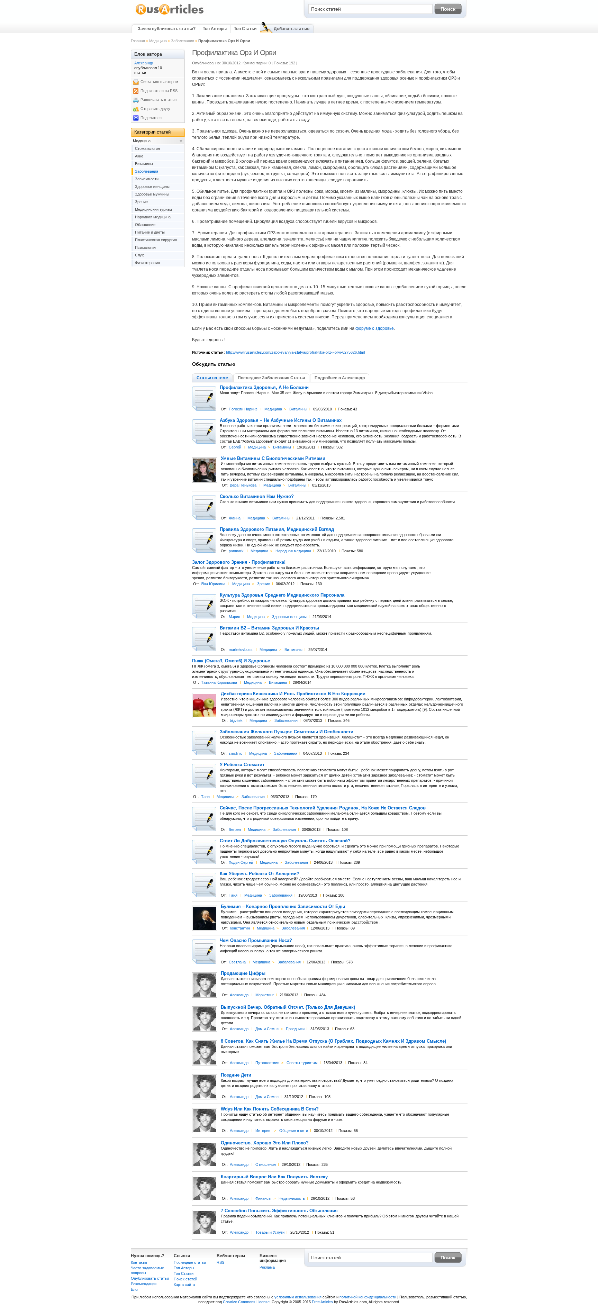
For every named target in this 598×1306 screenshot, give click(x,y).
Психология (145, 247)
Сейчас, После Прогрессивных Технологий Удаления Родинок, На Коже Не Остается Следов (323, 808)
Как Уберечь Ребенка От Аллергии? (259, 873)
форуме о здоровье (374, 328)
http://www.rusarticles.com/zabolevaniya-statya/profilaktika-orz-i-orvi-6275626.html (295, 352)
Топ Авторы (215, 28)
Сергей (235, 447)
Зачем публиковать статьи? (167, 28)
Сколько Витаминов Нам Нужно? (257, 496)
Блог (135, 1289)
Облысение (145, 225)
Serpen (235, 829)
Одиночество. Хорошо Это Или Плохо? (265, 1143)
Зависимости (146, 179)
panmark (236, 551)
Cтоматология (147, 148)
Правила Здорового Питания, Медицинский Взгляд (277, 529)
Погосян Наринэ (243, 409)
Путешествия (267, 1063)
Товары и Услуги (269, 1232)
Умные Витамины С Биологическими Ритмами (273, 458)
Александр (239, 995)
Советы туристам (302, 1063)
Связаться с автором (159, 82)
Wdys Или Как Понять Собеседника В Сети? (270, 1109)
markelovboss (241, 649)
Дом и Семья (267, 1029)
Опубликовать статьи (150, 1278)
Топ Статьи (245, 28)
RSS (220, 1262)
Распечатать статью (158, 100)
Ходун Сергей (241, 862)
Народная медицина (293, 551)
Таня (205, 797)
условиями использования (297, 1297)
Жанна (235, 518)
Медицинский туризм (153, 209)
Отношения (265, 1164)
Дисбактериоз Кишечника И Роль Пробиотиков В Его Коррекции (293, 693)
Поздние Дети (236, 1075)
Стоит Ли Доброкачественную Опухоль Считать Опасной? (285, 840)
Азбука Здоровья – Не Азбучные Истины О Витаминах (281, 420)
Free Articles (322, 1302)
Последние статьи (190, 1262)
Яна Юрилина (213, 584)
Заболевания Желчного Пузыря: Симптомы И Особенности (286, 731)
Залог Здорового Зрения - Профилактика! (239, 562)
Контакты (139, 1262)
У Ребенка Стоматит (242, 764)
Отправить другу (155, 109)
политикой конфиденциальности (367, 1297)
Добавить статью (291, 28)
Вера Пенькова (243, 485)
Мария (234, 617)
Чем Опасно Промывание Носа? (256, 940)
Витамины (298, 409)
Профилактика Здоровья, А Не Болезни (264, 387)
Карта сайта (184, 1284)
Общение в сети (293, 1130)
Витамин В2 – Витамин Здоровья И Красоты (269, 628)
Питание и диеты (150, 232)
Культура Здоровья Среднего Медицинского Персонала (282, 595)
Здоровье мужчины (152, 194)
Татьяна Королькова (219, 682)
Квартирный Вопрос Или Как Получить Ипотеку (274, 1177)
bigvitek (236, 720)
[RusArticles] (170, 14)
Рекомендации (143, 1284)
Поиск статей (185, 1279)
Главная (138, 41)
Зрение (263, 584)
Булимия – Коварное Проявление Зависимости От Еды (283, 906)
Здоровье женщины (289, 617)
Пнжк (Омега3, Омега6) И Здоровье (231, 661)
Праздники (295, 1029)
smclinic (235, 753)
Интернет (263, 1130)
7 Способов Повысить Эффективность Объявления (279, 1210)
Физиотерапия (147, 263)
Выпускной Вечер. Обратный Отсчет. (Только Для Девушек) (288, 1007)
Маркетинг (264, 995)
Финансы (263, 1198)
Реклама (267, 1267)
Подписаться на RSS (159, 91)
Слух (139, 255)
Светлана (237, 962)
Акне (139, 156)
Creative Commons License (246, 1302)
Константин (240, 928)
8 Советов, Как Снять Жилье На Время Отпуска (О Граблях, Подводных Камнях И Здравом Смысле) (333, 1041)
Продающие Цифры (243, 973)
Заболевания (182, 41)
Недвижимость (292, 1198)
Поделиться (151, 118)
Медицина (158, 41)
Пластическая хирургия (156, 240)
